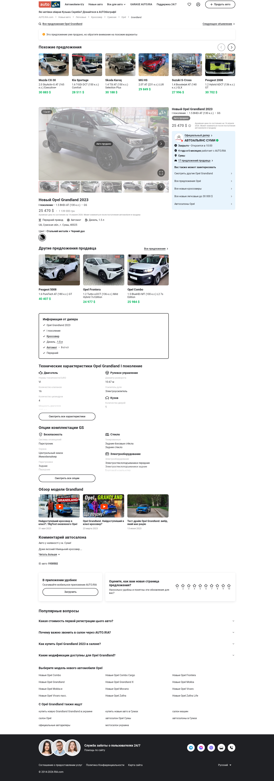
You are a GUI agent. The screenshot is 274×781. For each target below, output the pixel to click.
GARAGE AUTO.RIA (141, 4)
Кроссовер (96, 17)
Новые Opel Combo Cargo (120, 675)
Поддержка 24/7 (166, 4)
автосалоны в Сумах (184, 718)
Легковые (81, 17)
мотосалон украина (117, 725)
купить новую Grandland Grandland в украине (65, 711)
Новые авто (95, 4)
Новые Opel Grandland (52, 682)
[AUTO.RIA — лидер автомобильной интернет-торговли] (49, 4)
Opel (123, 17)
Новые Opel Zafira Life (185, 695)
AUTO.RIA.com (46, 17)
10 (229, 589)
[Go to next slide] (164, 269)
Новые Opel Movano (117, 688)
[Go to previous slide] (43, 269)
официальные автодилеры (54, 725)
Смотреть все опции (67, 478)
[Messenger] (201, 747)
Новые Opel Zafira (115, 695)
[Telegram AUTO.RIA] (191, 747)
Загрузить (70, 591)
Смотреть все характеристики (67, 416)
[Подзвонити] (231, 747)
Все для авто (115, 4)
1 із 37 (46, 112)
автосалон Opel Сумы (118, 718)
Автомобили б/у (74, 4)
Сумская (111, 17)
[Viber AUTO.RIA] (211, 747)
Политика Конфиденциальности (105, 765)
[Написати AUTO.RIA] (221, 747)
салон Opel (45, 718)
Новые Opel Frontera (184, 675)
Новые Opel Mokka (183, 682)
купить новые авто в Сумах (121, 711)
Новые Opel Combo (50, 675)
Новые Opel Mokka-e (50, 688)
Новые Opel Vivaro (183, 688)
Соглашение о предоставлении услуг (60, 765)
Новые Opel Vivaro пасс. (53, 695)
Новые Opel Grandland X (119, 682)
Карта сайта (135, 765)
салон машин (180, 711)
